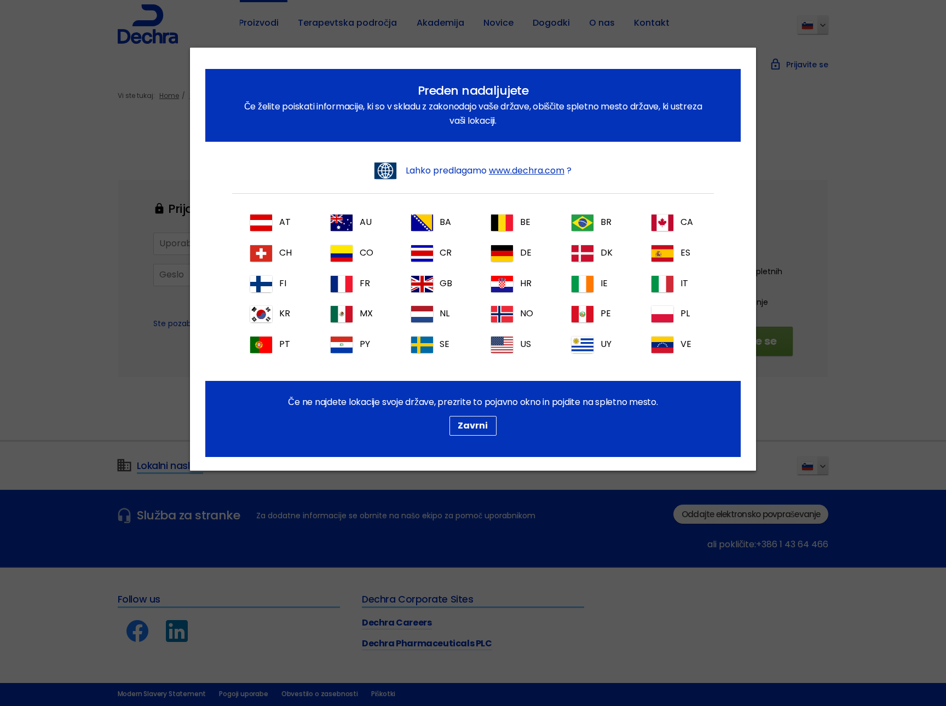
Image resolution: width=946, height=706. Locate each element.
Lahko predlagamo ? (487, 170)
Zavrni (473, 425)
